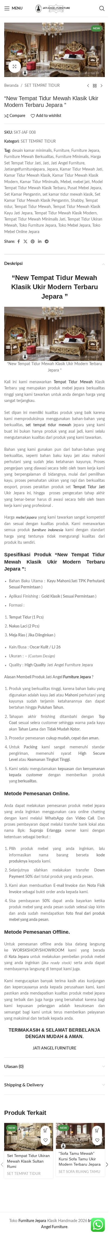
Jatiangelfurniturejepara (24, 169)
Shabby (77, 201)
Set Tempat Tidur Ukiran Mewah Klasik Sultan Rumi (28, 1161)
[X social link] (25, 242)
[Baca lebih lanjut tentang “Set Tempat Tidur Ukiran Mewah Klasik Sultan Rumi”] (45, 1131)
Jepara (52, 169)
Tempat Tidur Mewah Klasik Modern (65, 213)
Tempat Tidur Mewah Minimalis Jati (34, 219)
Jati (46, 163)
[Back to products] (94, 86)
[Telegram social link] (46, 242)
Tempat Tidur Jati (89, 487)
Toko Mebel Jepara (74, 225)
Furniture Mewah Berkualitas (29, 157)
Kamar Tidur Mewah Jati (81, 169)
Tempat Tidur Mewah (32, 207)
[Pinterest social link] (32, 242)
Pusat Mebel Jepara (84, 188)
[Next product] (101, 86)
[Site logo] (54, 8)
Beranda (11, 86)
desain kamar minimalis (32, 151)
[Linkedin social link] (39, 242)
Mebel (65, 182)
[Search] (102, 8)
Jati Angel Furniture (67, 163)
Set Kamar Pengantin (22, 195)
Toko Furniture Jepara (37, 225)
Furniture (61, 151)
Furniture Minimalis (72, 157)
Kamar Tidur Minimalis (39, 182)
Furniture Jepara (85, 151)
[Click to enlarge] (14, 66)
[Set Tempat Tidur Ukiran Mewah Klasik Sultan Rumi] (28, 1137)
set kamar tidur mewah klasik (67, 195)
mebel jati (81, 182)
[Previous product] (88, 86)
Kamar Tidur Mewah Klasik (27, 176)
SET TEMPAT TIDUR (42, 86)
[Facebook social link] (18, 242)
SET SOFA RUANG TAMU (79, 1172)
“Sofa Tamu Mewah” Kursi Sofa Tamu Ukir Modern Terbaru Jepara (80, 1158)
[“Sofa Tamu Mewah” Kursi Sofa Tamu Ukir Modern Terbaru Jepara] (80, 1136)
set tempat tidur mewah (48, 425)
